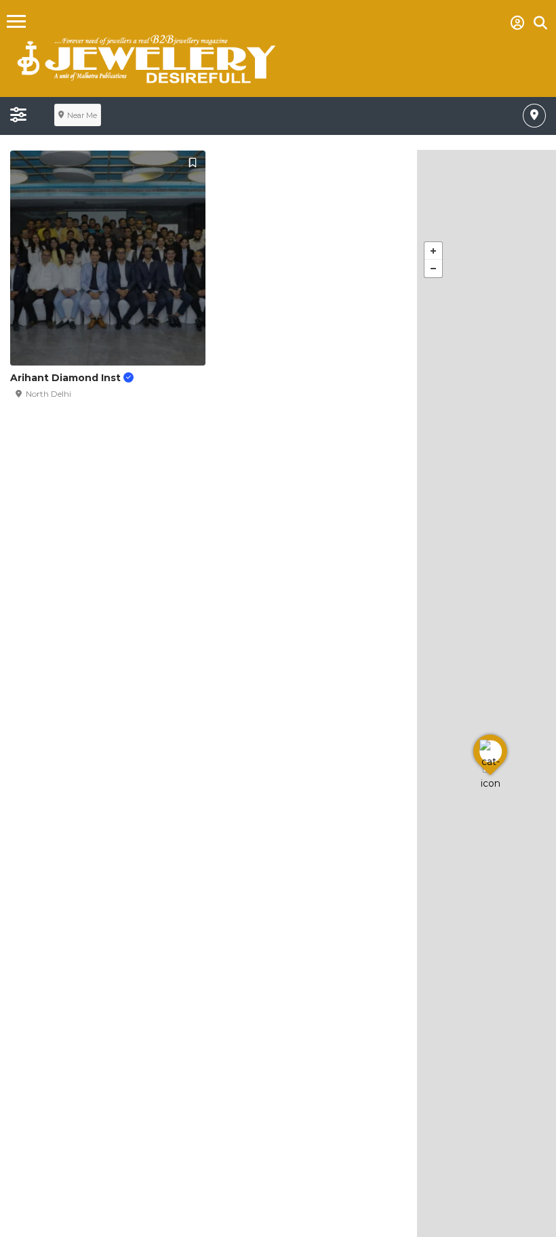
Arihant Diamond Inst (66, 378)
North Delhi (48, 394)
